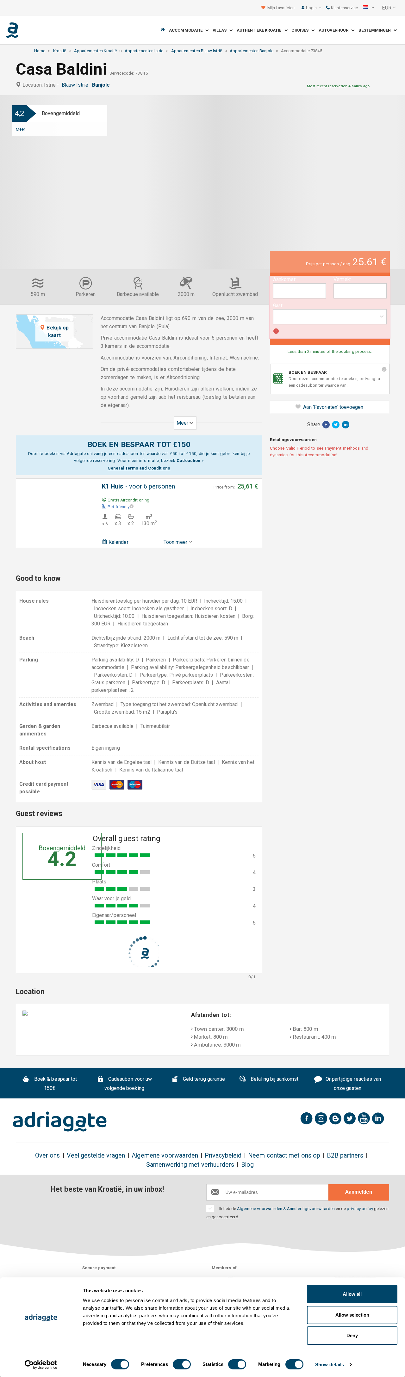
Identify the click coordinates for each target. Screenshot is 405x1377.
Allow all (352, 1294)
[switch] (182, 1364)
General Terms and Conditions (139, 467)
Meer (20, 129)
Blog (247, 1164)
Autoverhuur (335, 30)
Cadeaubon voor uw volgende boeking (128, 1083)
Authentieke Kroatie (260, 30)
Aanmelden (358, 1192)
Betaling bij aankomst (273, 1079)
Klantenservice (344, 7)
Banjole (102, 85)
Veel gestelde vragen (96, 1155)
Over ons (47, 1155)
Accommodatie (187, 30)
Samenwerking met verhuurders (190, 1164)
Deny (352, 1335)
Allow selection (352, 1315)
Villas (221, 30)
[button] (368, 8)
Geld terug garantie (203, 1079)
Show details (329, 1364)
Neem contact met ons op (284, 1155)
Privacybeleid (223, 1155)
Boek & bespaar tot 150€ (55, 1083)
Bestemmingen (376, 30)
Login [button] (311, 7)
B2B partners (345, 1155)
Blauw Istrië (76, 85)
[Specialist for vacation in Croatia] (59, 1121)
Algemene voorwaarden (165, 1155)
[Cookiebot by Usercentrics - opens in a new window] (41, 1364)
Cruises (301, 30)
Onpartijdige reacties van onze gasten (352, 1083)
